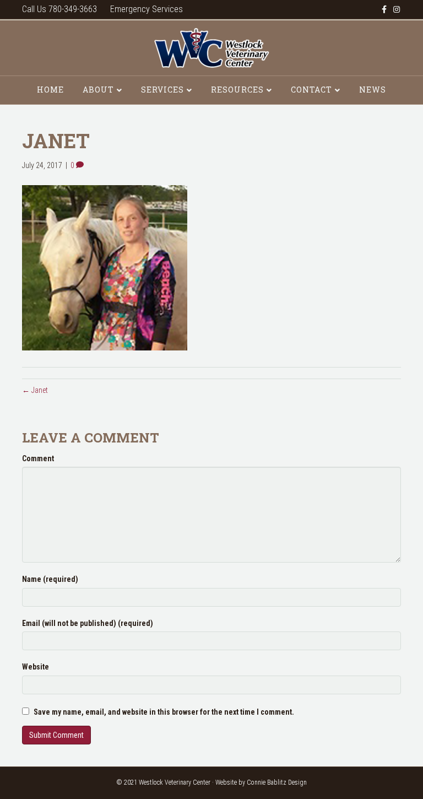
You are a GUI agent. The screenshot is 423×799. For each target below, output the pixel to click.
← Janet (35, 390)
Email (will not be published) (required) (87, 623)
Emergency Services (146, 9)
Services (162, 89)
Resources (237, 89)
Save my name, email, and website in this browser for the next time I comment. (164, 712)
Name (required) (50, 579)
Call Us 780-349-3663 (59, 9)
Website (35, 666)
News (372, 89)
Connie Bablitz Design (277, 782)
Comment (38, 458)
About (98, 89)
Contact (311, 89)
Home (50, 89)
